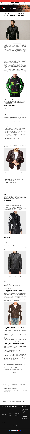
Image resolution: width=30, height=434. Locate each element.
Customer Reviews (17, 420)
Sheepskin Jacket (4, 412)
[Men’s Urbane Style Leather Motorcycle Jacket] (15, 170)
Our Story (10, 408)
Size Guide (10, 413)
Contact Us (10, 415)
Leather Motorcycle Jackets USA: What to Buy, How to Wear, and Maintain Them (16, 4)
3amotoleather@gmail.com (25, 418)
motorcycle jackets (23, 51)
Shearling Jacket (4, 410)
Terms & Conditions (17, 413)
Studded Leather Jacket (4, 417)
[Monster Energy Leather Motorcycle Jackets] (15, 97)
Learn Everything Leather (11, 419)
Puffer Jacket (3, 422)
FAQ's (9, 411)
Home (2, 4)
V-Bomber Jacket (4, 414)
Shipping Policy (17, 415)
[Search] (24, 3)
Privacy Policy (17, 411)
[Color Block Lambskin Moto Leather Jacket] (15, 325)
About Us (16, 408)
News (5, 4)
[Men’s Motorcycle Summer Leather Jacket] (15, 274)
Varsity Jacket (3, 420)
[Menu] (1, 3)
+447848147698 (25, 416)
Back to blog (15, 372)
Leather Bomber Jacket (4, 408)
